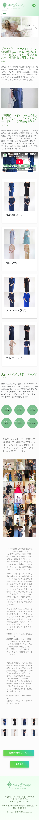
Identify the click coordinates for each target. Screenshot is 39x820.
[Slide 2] (22, 39)
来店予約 (19, 764)
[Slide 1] (16, 39)
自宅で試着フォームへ (18, 753)
